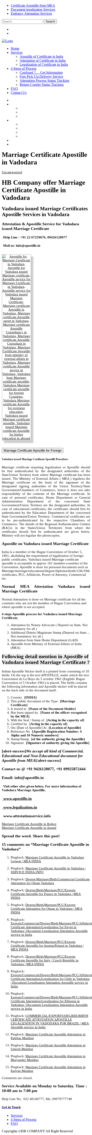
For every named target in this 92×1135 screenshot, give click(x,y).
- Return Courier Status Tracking (46, 136)
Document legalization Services (33, 9)
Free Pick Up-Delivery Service (41, 76)
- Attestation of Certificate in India (47, 112)
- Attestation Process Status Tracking (49, 132)
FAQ (14, 88)
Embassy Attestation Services (31, 13)
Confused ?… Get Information (41, 72)
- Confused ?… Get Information (46, 124)
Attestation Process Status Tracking (44, 80)
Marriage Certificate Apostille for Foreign (33, 450)
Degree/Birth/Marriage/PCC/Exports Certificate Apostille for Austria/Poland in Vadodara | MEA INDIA (47, 945)
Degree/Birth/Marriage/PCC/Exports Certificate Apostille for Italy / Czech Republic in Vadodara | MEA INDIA (45, 960)
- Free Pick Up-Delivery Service (46, 128)
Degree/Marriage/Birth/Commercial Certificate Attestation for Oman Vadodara (50, 881)
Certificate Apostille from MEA (33, 5)
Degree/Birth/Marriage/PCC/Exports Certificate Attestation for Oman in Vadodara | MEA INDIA (46, 908)
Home (15, 48)
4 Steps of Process (23, 68)
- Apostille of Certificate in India (46, 108)
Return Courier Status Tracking (42, 84)
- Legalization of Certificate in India (48, 116)
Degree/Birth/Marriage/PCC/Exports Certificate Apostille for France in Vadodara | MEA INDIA (46, 893)
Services (17, 52)
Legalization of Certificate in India (44, 64)
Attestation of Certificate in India (43, 60)
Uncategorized (12, 172)
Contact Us (19, 92)
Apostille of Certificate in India (41, 56)
